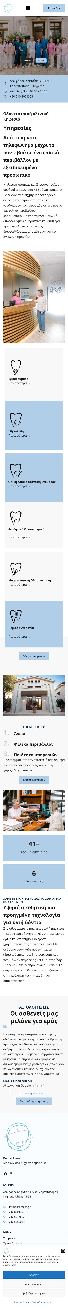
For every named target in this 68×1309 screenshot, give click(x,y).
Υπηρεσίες (27, 60)
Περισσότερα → (19, 383)
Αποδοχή (34, 1274)
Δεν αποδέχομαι (34, 1283)
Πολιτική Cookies (22, 1302)
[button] (63, 1251)
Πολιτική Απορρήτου (42, 1302)
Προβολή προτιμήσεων (34, 1293)
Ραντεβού (41, 60)
